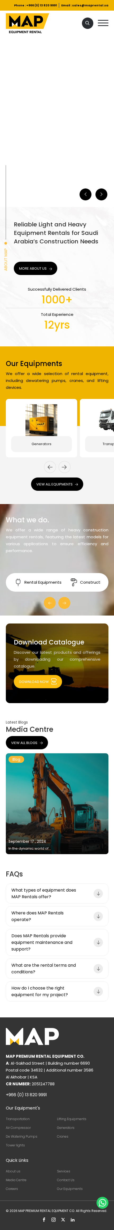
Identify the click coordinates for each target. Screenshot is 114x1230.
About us (13, 1171)
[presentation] (50, 467)
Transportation (18, 1119)
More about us (33, 268)
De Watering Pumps (21, 1136)
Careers (12, 1188)
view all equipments (54, 484)
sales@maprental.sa (90, 5)
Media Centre (16, 1180)
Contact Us (65, 1180)
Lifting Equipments (71, 1119)
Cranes (62, 1136)
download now (34, 681)
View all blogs (24, 742)
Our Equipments (70, 1188)
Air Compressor (18, 1127)
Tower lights (15, 1145)
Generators (41, 443)
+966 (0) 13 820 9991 (41, 5)
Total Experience (57, 314)
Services (63, 1171)
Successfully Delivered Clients (57, 289)
